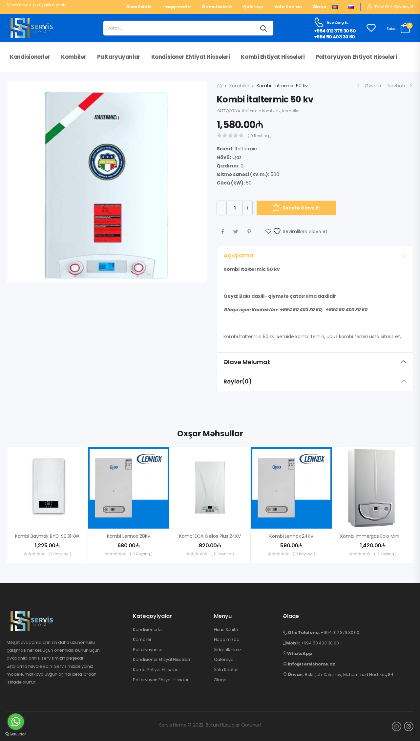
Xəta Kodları (288, 7)
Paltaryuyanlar (118, 57)
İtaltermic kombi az (261, 111)
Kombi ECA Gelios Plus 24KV (210, 536)
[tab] (315, 255)
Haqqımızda (176, 7)
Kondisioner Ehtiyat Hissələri (190, 57)
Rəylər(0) (237, 381)
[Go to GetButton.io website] (15, 734)
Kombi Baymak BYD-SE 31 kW (47, 536)
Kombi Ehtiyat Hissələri (272, 57)
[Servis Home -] (32, 28)
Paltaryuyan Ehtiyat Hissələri (356, 57)
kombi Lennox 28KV (129, 536)
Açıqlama (238, 255)
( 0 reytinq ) (260, 136)
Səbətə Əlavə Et (301, 208)
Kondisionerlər (30, 57)
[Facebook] (222, 231)
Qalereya (253, 7)
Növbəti (398, 85)
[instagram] (408, 726)
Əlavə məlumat (246, 362)
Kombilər (73, 57)
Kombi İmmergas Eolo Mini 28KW (376, 536)
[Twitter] (235, 231)
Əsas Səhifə (138, 7)
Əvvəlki (371, 85)
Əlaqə (319, 7)
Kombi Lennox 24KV (291, 536)
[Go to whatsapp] (16, 721)
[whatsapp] (396, 726)
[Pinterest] (249, 231)
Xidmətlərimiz (216, 7)
